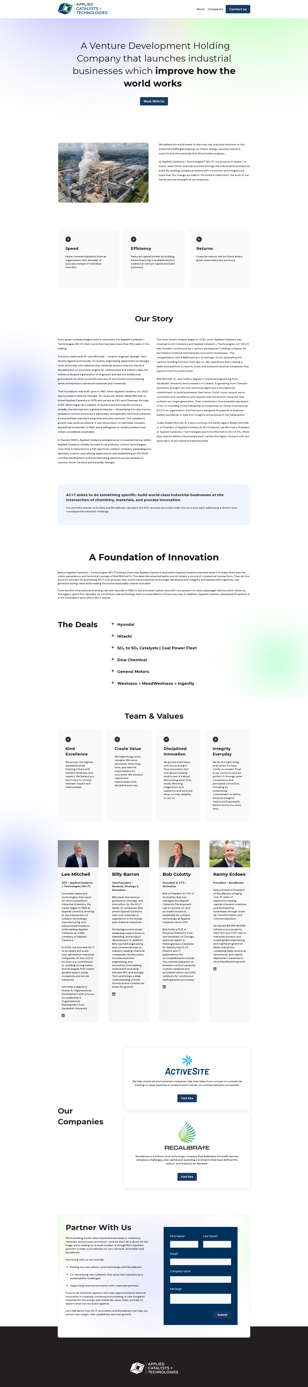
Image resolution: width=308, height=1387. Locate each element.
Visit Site (187, 1098)
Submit (222, 1314)
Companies (215, 9)
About (200, 9)
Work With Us (154, 101)
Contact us (238, 9)
